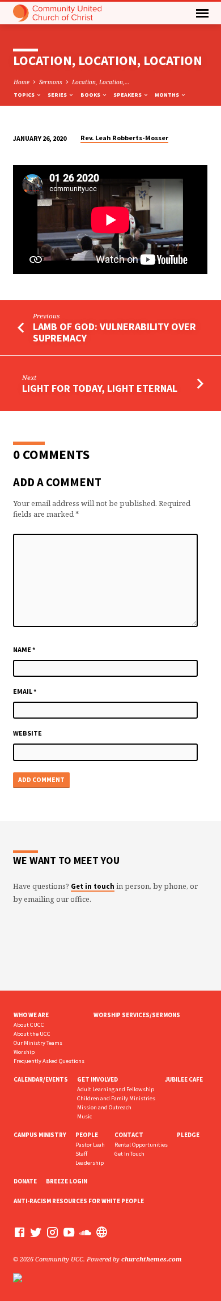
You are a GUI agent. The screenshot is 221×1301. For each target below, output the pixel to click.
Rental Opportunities (141, 1144)
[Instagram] (52, 1232)
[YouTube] (68, 1232)
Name (24, 649)
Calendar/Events (41, 1079)
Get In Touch (129, 1153)
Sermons (50, 82)
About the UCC (32, 1034)
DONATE (25, 1181)
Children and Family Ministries (116, 1098)
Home (21, 82)
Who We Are (31, 1015)
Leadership (89, 1162)
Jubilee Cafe (184, 1079)
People (86, 1135)
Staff (81, 1153)
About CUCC (29, 1024)
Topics (25, 94)
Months (167, 94)
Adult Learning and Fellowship (115, 1089)
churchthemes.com (151, 1259)
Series (58, 94)
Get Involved (97, 1079)
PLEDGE (188, 1135)
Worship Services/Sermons (137, 1015)
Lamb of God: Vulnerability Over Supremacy (114, 332)
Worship (24, 1052)
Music (84, 1116)
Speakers (128, 94)
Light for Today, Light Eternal (99, 388)
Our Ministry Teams (38, 1043)
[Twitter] (35, 1232)
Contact (128, 1135)
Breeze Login (66, 1181)
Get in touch (92, 886)
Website (27, 733)
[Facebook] (19, 1232)
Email (25, 691)
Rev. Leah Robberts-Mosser (124, 137)
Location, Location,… (101, 82)
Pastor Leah (90, 1144)
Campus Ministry (40, 1135)
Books (90, 94)
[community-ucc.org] (101, 1232)
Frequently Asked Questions (49, 1061)
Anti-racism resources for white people (79, 1201)
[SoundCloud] (85, 1232)
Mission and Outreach (104, 1107)
